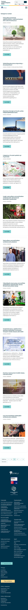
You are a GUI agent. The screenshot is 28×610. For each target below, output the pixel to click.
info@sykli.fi (3, 591)
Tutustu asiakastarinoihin (19, 533)
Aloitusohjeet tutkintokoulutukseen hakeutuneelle (18, 503)
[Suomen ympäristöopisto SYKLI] (4, 7)
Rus (23, 4)
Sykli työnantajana (18, 553)
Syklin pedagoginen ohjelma (20, 549)
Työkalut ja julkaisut (5, 546)
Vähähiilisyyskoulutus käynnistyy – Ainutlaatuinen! (13, 64)
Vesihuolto (3, 527)
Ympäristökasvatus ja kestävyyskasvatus (5, 532)
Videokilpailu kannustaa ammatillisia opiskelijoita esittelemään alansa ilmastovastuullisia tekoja (14, 284)
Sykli (15, 539)
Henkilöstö (3, 570)
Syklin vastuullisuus (18, 551)
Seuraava (4, 461)
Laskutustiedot (4, 572)
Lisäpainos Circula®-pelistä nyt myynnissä (12, 156)
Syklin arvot (16, 546)
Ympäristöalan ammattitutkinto (4, 507)
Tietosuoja (3, 574)
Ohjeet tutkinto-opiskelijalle (20, 506)
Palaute (2, 575)
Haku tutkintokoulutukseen (7, 502)
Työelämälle (17, 519)
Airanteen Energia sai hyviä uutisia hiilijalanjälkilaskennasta (13, 111)
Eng (16, 4)
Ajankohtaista (17, 541)
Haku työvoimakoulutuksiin (7, 512)
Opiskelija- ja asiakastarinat (20, 544)
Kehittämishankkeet (5, 541)
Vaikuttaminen (5, 539)
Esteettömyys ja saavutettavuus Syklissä (19, 555)
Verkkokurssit (17, 515)
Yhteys (3, 567)
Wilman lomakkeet (18, 512)
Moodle (15, 513)
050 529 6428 (8, 592)
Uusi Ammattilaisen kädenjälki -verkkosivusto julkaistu (12, 416)
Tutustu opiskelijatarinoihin (7, 515)
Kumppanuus (4, 542)
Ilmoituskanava (4, 577)
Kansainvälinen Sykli (18, 557)
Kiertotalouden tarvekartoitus (20, 534)
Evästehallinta (4, 605)
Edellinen (4, 459)
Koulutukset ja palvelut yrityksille (19, 522)
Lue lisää (7, 54)
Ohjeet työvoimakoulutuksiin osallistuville (20, 508)
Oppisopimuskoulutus (19, 510)
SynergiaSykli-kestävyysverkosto (18, 531)
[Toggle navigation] (26, 8)
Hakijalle (3, 500)
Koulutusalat (5, 517)
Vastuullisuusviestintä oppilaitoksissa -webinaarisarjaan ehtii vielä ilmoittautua (13, 19)
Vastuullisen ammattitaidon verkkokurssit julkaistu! (11, 241)
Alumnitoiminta (4, 547)
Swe (19, 4)
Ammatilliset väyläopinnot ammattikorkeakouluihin (6, 504)
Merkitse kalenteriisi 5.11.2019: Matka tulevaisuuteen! (13, 373)
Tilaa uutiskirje (8, 581)
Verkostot (3, 544)
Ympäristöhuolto (4, 529)
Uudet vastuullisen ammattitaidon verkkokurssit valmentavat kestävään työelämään (13, 198)
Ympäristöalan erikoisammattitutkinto (6, 510)
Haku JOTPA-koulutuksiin (6, 513)
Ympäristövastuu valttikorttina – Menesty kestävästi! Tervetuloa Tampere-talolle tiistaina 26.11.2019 (13, 330)
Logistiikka (3, 523)
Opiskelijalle (17, 500)
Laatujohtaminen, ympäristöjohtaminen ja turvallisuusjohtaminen (6, 520)
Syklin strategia (17, 547)
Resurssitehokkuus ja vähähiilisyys (5, 526)
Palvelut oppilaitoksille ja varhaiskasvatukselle (19, 525)
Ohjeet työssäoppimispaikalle (20, 528)
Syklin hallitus (4, 571)
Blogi (15, 542)
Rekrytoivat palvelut (18, 527)
